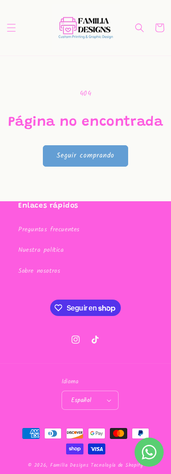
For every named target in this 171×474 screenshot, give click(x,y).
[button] (11, 28)
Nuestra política (41, 250)
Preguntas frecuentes (49, 229)
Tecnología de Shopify (117, 465)
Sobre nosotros (39, 271)
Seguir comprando (85, 155)
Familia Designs (69, 465)
